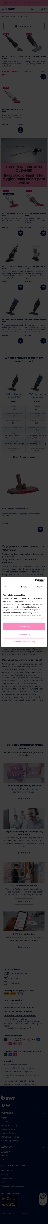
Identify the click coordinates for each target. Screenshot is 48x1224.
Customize (22, 634)
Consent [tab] (8, 587)
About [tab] (39, 587)
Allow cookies (24, 626)
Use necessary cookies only (24, 642)
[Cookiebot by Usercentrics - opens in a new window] (35, 580)
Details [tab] (24, 587)
